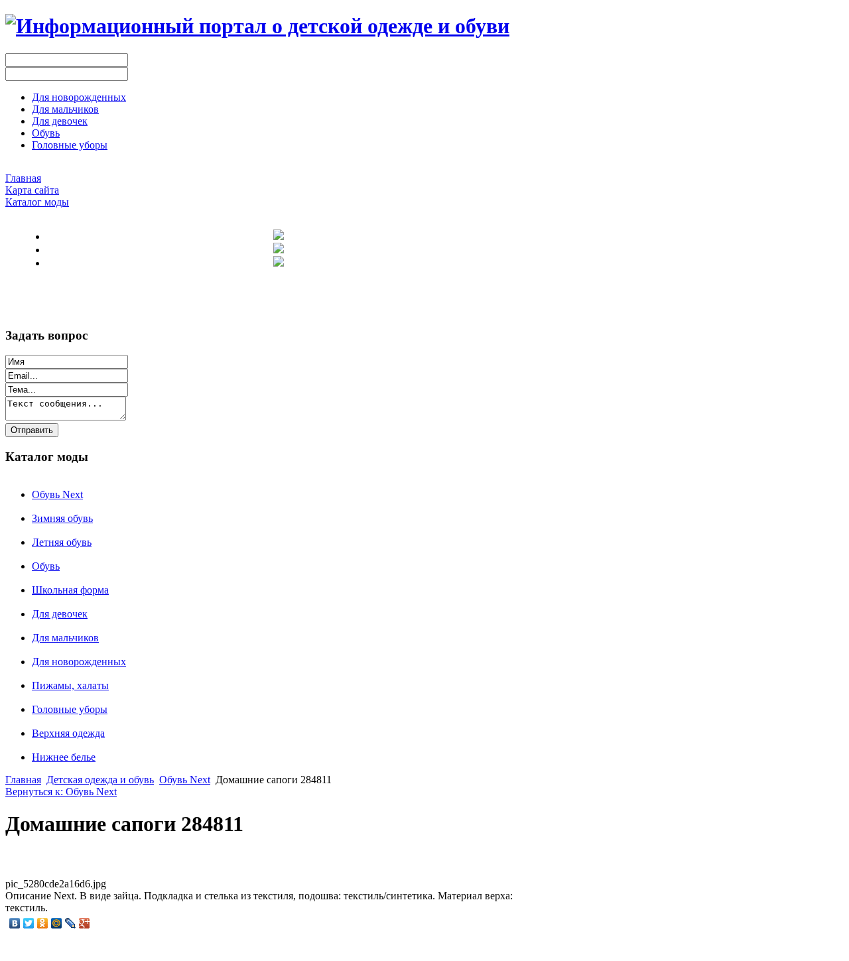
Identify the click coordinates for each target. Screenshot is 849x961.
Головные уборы (69, 709)
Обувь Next (57, 494)
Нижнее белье (64, 757)
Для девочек (60, 613)
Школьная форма (70, 590)
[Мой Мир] (57, 923)
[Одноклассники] (43, 923)
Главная (23, 779)
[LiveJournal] (71, 923)
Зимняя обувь (62, 518)
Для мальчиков (65, 637)
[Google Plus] (85, 923)
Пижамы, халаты (70, 685)
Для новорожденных (79, 661)
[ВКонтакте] (15, 923)
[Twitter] (29, 923)
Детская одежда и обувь (100, 779)
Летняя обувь (62, 542)
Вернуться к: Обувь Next (61, 791)
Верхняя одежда (68, 733)
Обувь (46, 566)
